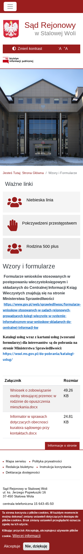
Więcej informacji (26, 536)
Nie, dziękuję (36, 546)
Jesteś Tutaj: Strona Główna (23, 173)
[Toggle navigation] (10, 6)
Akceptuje (12, 546)
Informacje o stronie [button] (62, 445)
